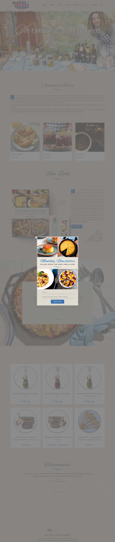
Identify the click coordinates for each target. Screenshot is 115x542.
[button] (36, 237)
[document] (57, 271)
